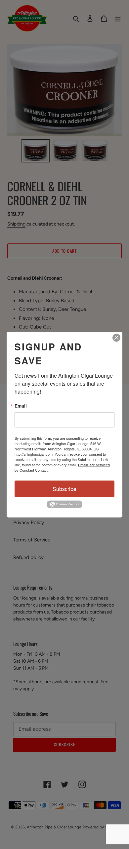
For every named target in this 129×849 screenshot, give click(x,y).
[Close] (116, 338)
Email (21, 406)
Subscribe (64, 489)
